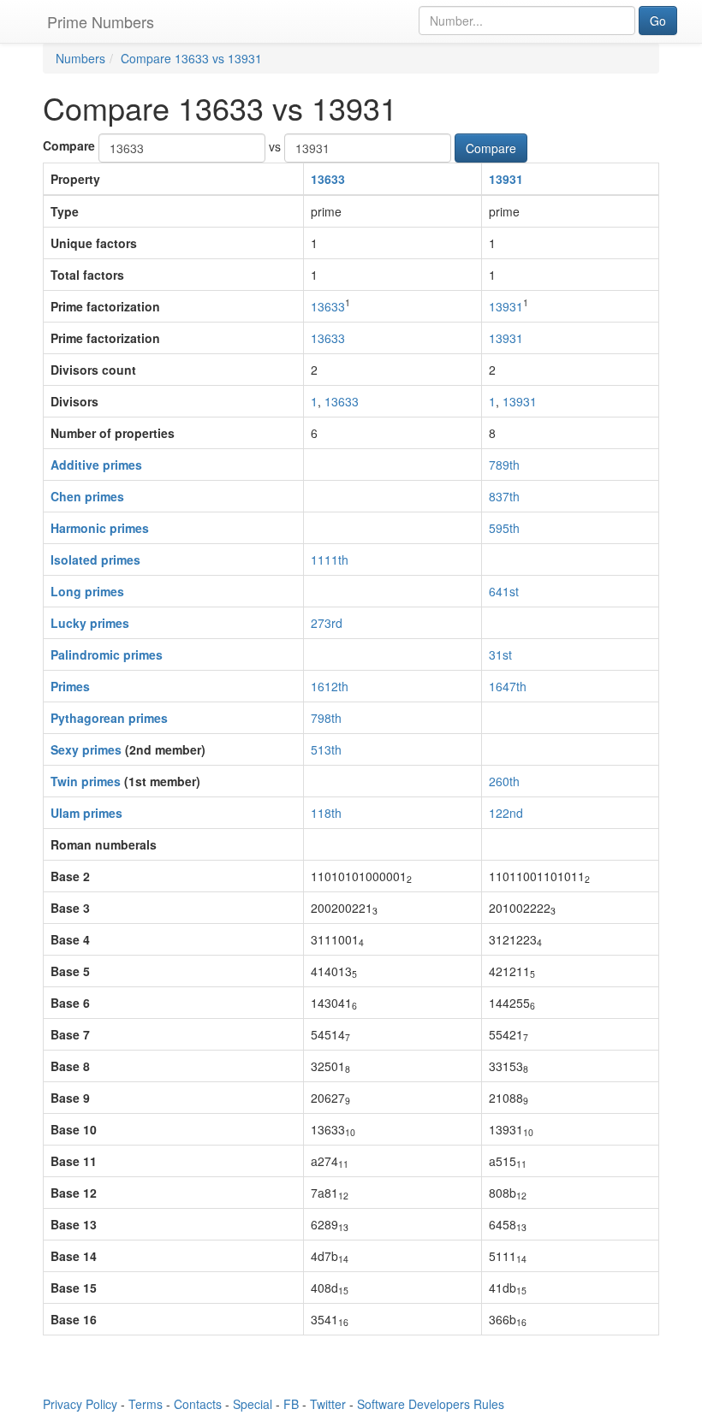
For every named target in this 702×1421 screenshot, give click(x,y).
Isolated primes (95, 559)
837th (504, 496)
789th (504, 464)
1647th (507, 686)
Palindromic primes (107, 654)
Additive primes (96, 464)
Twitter (328, 1403)
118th (326, 812)
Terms (145, 1403)
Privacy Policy (80, 1403)
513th (326, 749)
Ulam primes (86, 812)
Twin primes (86, 781)
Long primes (87, 591)
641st (504, 591)
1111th (329, 559)
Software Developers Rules (430, 1403)
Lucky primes (90, 622)
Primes (70, 686)
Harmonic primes (100, 527)
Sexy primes (86, 749)
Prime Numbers (100, 21)
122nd (506, 812)
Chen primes (87, 496)
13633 (328, 178)
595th (504, 527)
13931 (506, 178)
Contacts (198, 1403)
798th (326, 717)
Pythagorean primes (109, 717)
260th (504, 781)
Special (252, 1403)
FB (291, 1403)
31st (500, 654)
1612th (329, 686)
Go (658, 20)
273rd (326, 622)
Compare (69, 145)
